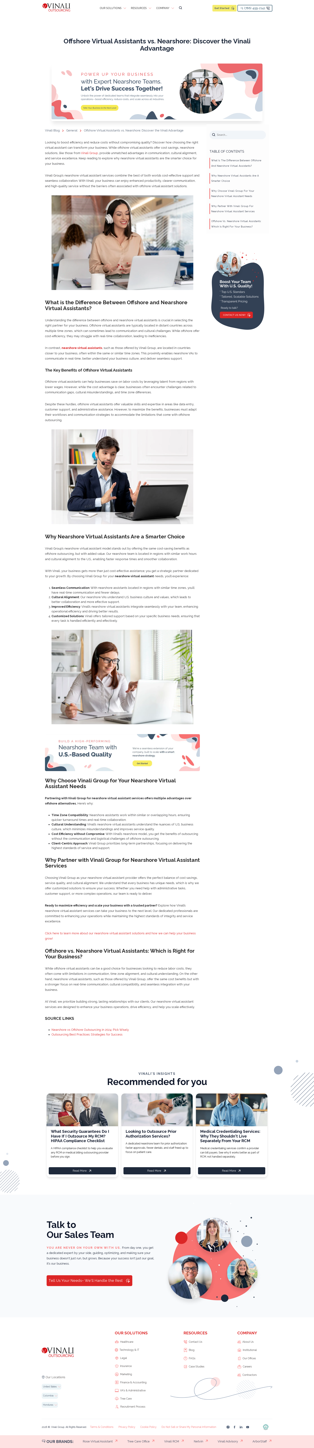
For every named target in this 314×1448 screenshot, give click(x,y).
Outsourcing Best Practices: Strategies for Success (87, 1034)
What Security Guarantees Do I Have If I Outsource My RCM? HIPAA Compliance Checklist (80, 1136)
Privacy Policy (126, 1427)
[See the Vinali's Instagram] (228, 1427)
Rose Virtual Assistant (98, 1441)
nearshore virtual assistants (82, 348)
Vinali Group (89, 153)
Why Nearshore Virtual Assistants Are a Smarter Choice (235, 178)
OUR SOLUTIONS (111, 8)
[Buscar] (180, 8)
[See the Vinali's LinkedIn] (241, 1427)
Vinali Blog (52, 130)
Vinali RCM (171, 1441)
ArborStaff (260, 1441)
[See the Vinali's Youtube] (247, 1427)
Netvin (198, 1441)
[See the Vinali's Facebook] (234, 1427)
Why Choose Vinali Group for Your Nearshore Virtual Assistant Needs (232, 193)
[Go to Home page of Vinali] (56, 8)
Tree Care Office (138, 1441)
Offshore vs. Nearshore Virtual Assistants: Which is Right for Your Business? (236, 224)
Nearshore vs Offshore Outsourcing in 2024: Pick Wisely (90, 1029)
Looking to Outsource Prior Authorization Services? (151, 1134)
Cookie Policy (148, 1427)
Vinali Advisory (228, 1441)
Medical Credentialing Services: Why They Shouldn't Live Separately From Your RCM (230, 1136)
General (71, 130)
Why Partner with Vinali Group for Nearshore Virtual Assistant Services (233, 209)
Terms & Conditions (101, 1427)
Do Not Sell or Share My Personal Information (188, 1427)
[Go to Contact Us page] (157, 118)
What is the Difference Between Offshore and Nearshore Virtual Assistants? (236, 163)
